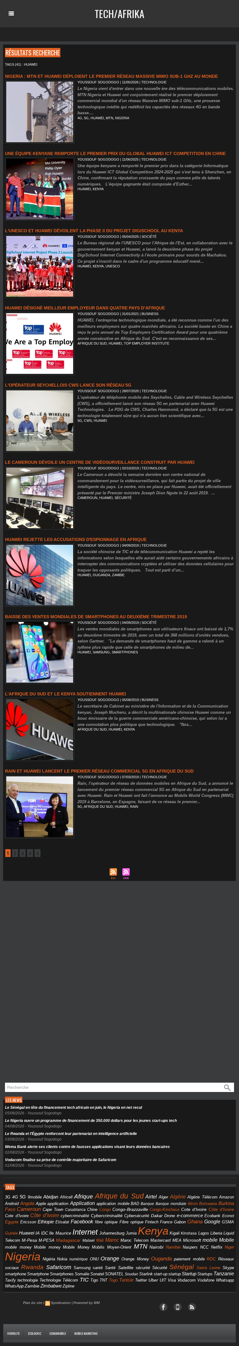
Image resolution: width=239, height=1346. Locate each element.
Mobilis (98, 1247)
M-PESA (46, 1240)
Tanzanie (223, 1273)
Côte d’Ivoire (44, 1215)
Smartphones (125, 652)
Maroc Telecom (134, 1240)
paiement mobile (189, 1259)
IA (37, 1233)
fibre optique (106, 1222)
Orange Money (135, 1259)
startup (174, 1274)
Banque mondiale (171, 1204)
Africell (66, 1197)
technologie (27, 1280)
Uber (153, 1280)
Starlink (146, 1274)
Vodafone (205, 1280)
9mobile (35, 1197)
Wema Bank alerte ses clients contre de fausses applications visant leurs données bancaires (87, 1147)
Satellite (126, 1267)
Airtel (151, 1196)
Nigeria (122, 118)
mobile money (18, 1247)
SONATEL (114, 1274)
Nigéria (49, 1259)
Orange (110, 1258)
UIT (163, 1280)
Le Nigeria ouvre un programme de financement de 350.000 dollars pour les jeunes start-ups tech (91, 1120)
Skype (228, 1268)
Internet (85, 1232)
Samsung (101, 652)
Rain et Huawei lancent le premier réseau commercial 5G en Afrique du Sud (99, 771)
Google (212, 1221)
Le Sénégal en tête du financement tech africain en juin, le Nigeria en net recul (73, 1107)
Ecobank (212, 1216)
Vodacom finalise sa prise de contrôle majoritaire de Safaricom (60, 1160)
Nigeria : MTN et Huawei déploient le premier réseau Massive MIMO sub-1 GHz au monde (111, 76)
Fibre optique (131, 1222)
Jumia (131, 1233)
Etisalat (62, 1222)
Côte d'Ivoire (221, 1209)
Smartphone (38, 1274)
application (57, 1203)
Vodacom (186, 1280)
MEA (176, 1240)
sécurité (143, 1268)
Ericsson (28, 1222)
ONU (94, 1259)
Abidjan (50, 1196)
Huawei (97, 118)
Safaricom (58, 1267)
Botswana (208, 1203)
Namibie (173, 1247)
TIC (84, 1280)
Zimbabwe (51, 1285)
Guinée (11, 1233)
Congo (105, 1209)
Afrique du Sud (92, 343)
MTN (109, 118)
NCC (204, 1247)
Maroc (112, 1240)
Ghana (195, 1221)
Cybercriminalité (107, 1215)
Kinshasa (189, 1233)
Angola (27, 1203)
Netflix (217, 1247)
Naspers (190, 1247)
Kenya (98, 189)
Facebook (82, 1222)
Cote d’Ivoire (17, 1216)
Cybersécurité (136, 1215)
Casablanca (75, 1209)
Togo (113, 1280)
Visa (172, 1280)
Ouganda (101, 575)
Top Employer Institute (146, 343)
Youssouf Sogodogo (98, 82)
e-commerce (190, 1215)
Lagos (203, 1233)
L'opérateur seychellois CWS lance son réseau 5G (68, 385)
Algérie (178, 1196)
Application (82, 1203)
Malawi (88, 1240)
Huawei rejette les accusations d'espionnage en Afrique (76, 539)
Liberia (216, 1233)
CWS (88, 420)
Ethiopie (46, 1221)
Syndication (61, 1303)
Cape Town (53, 1209)
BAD (135, 1203)
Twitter (141, 1280)
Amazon (226, 1197)
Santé (110, 1268)
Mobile (226, 1240)
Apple (41, 1204)
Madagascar (68, 1240)
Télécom (70, 1280)
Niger (229, 1247)
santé (98, 1267)
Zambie (118, 575)
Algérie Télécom (202, 1197)
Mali (100, 1240)
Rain (134, 806)
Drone (169, 1215)
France (166, 1222)
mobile (210, 1240)
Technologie (50, 1280)
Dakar (157, 1215)
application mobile (112, 1204)
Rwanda (32, 1267)
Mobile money (47, 1247)
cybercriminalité (75, 1215)
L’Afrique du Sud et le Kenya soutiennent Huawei (65, 693)
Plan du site (32, 1303)
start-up (160, 1274)
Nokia (62, 1259)
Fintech (151, 1222)
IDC (44, 1233)
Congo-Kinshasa (164, 1209)
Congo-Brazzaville (130, 1209)
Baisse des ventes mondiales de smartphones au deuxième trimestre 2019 (96, 616)
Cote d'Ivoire (194, 1209)
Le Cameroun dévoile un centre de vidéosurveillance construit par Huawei (99, 462)
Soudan (131, 1274)
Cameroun (87, 498)
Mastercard (160, 1240)
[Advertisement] (49, 983)
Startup (189, 1273)
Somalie (82, 1274)
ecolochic (34, 1333)
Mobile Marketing (86, 1333)
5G (86, 118)
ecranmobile (57, 1333)
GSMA (228, 1222)
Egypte (12, 1221)
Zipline (68, 1286)
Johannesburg (111, 1233)
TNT (103, 1280)
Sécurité (123, 498)
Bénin (193, 1204)
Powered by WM (86, 1303)
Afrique (83, 1196)
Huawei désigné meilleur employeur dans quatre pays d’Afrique (85, 307)
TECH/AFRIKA (119, 13)
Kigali (175, 1233)
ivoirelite (13, 1333)
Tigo (94, 1280)
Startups (205, 1274)
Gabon (180, 1222)
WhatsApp (14, 1286)
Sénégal (181, 1266)
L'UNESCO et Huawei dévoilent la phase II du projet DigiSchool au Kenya (94, 230)
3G (7, 1197)
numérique (78, 1259)
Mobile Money (76, 1247)
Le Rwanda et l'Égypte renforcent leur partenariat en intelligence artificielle (71, 1134)
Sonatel (97, 1274)
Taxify (10, 1280)
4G (79, 118)
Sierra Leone (208, 1268)
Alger (163, 1197)
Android (12, 1203)
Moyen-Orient (119, 1247)
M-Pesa (29, 1240)
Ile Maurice (60, 1233)
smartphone (15, 1274)
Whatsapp (225, 1280)
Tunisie (126, 1279)
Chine (92, 1209)
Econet (228, 1216)
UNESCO (112, 266)
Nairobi (156, 1247)
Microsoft (192, 1240)
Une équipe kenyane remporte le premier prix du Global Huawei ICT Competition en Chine (115, 153)
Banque (147, 1204)
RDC (211, 1259)
